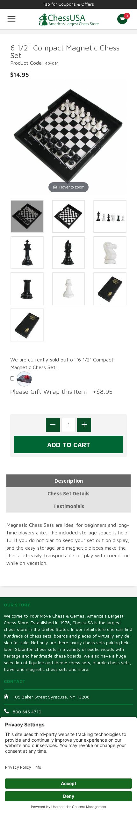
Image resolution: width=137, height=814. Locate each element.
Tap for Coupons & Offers (68, 4)
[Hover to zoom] (68, 136)
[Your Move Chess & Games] (69, 19)
